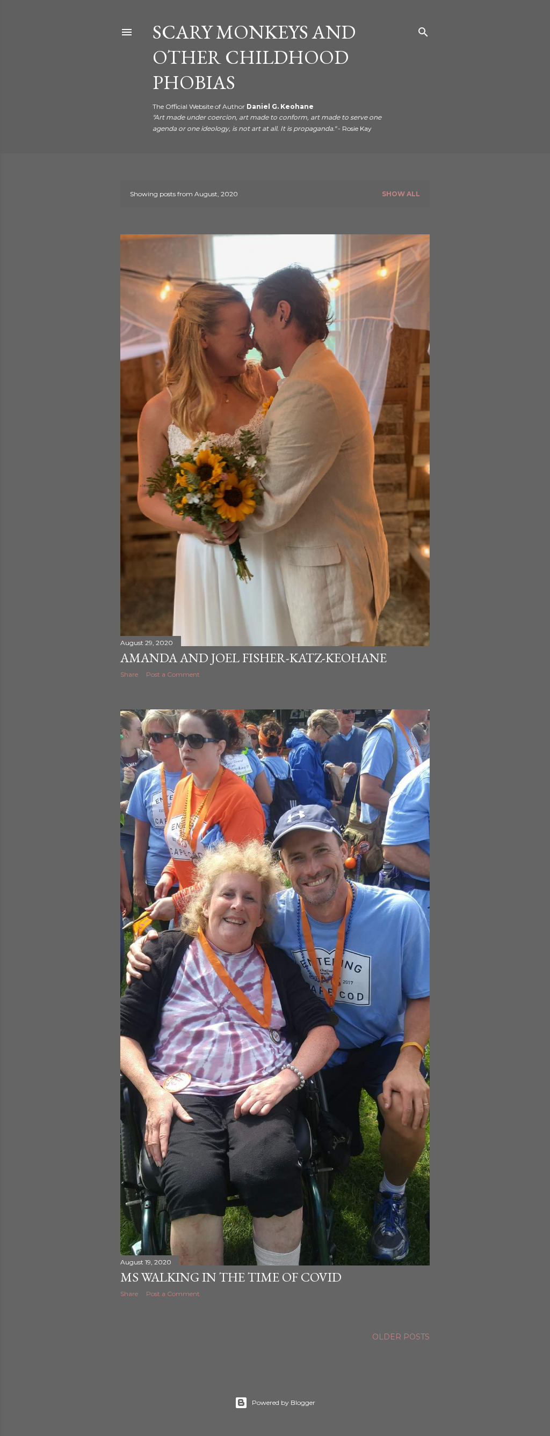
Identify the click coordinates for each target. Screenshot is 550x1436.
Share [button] (129, 674)
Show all (401, 194)
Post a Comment (173, 674)
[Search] (423, 29)
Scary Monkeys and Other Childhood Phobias (254, 57)
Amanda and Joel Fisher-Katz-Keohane (253, 657)
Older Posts (401, 1337)
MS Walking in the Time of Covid (231, 1277)
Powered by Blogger (283, 1402)
